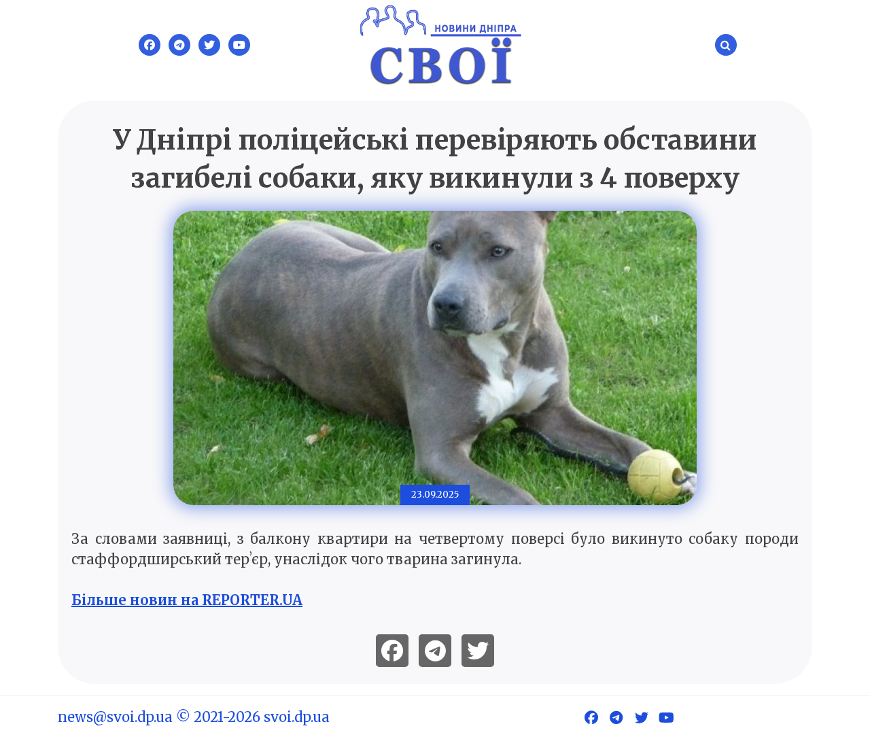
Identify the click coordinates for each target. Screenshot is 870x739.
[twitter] (478, 650)
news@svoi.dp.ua (115, 716)
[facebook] (392, 650)
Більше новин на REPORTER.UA (186, 599)
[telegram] (435, 650)
